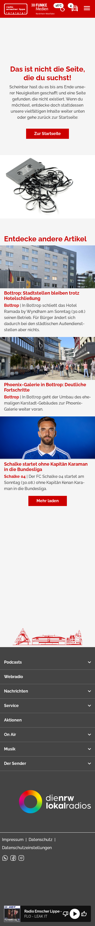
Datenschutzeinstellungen (27, 847)
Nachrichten (16, 691)
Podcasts (13, 662)
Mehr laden (47, 500)
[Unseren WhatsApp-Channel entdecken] (5, 858)
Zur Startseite (47, 133)
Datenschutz (40, 839)
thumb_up (84, 914)
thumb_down (66, 914)
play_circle (75, 914)
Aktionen (13, 720)
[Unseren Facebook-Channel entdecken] (13, 858)
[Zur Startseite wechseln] (15, 9)
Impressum (13, 839)
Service (11, 705)
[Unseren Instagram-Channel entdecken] (21, 858)
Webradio (13, 676)
